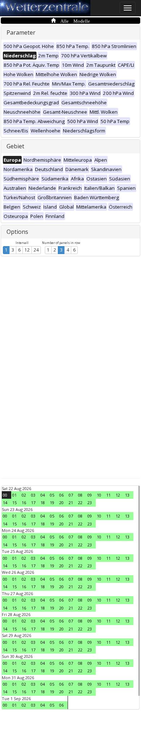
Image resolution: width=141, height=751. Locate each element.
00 (5, 495)
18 (42, 502)
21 (71, 502)
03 (33, 495)
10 (99, 495)
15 (14, 502)
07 (71, 495)
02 (24, 495)
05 (52, 495)
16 (24, 502)
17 (33, 502)
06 (61, 495)
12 (27, 250)
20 (61, 502)
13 (127, 495)
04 (42, 495)
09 (89, 495)
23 (89, 502)
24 (36, 250)
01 (14, 495)
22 (80, 502)
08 (80, 495)
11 (108, 495)
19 (52, 502)
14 (5, 502)
